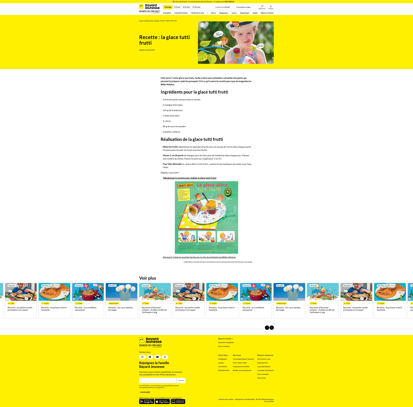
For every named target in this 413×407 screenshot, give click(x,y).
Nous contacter (224, 346)
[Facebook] (150, 357)
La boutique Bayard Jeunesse (243, 359)
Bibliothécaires (224, 370)
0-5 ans (177, 7)
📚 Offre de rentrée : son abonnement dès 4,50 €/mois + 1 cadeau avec (203, 2)
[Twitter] (165, 357)
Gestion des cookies (226, 399)
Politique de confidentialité (245, 399)
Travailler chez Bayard (265, 370)
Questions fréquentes (226, 342)
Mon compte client (240, 363)
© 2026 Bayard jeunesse (265, 399)
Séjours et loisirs (267, 13)
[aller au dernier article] (267, 328)
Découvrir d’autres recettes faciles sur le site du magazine (199, 257)
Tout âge (167, 7)
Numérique (244, 13)
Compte (270, 8)
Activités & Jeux (197, 13)
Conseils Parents (181, 13)
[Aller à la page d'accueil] (149, 13)
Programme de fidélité (241, 366)
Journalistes (222, 366)
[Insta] (142, 357)
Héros (213, 13)
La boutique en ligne (243, 7)
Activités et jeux (148, 21)
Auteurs (221, 363)
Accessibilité (269, 401)
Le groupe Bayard (263, 366)
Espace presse (262, 363)
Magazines (223, 13)
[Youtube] (157, 357)
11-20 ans (196, 7)
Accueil (141, 21)
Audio (255, 13)
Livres (234, 13)
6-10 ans (186, 7)
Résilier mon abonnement (242, 370)
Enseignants (222, 359)
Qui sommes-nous (263, 359)
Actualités (167, 13)
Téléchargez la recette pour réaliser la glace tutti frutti (189, 178)
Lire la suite (145, 392)
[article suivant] (272, 328)
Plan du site (261, 378)
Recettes (156, 21)
